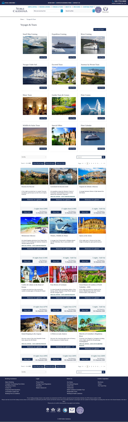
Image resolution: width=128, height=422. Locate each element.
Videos (100, 384)
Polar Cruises (85, 95)
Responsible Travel (72, 391)
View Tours (43, 57)
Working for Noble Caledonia (74, 393)
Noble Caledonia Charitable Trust (76, 389)
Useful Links (70, 386)
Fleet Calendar (86, 125)
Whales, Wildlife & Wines (59, 236)
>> (104, 163)
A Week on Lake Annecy (58, 334)
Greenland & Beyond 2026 (59, 186)
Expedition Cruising (59, 34)
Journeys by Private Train (90, 64)
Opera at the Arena (85, 236)
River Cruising (86, 34)
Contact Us (76, 3)
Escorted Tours (57, 64)
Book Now (51, 3)
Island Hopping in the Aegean (31, 334)
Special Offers (57, 125)
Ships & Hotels (32, 7)
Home (22, 19)
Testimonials (70, 387)
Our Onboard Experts (72, 384)
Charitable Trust (88, 7)
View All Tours (99, 29)
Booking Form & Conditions (12, 393)
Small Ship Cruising (30, 34)
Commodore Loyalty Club (12, 391)
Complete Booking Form (63, 3)
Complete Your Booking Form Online (15, 384)
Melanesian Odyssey (28, 236)
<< (83, 163)
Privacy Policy (40, 382)
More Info (27, 212)
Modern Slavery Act (41, 387)
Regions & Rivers (44, 7)
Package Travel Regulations (43, 384)
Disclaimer (39, 386)
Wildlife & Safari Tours (31, 125)
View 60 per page (38, 163)
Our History (70, 382)
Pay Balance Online (10, 386)
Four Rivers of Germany (58, 285)
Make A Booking (9, 382)
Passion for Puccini (28, 186)
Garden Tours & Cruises (60, 95)
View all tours (50, 163)
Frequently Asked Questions (12, 389)
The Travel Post (102, 386)
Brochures (76, 7)
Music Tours (27, 95)
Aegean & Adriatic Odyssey (88, 186)
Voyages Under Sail (30, 64)
